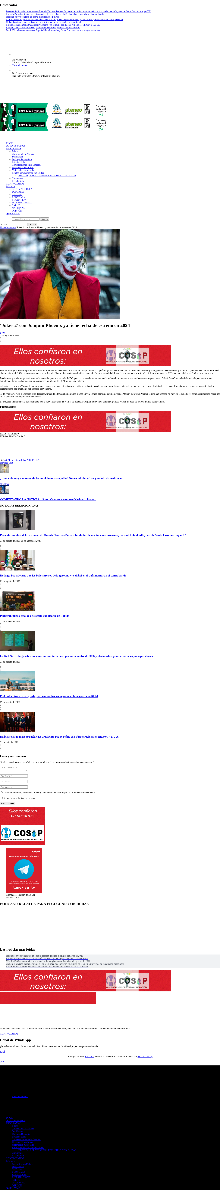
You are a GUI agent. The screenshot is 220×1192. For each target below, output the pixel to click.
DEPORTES (18, 192)
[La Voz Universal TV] (49, 101)
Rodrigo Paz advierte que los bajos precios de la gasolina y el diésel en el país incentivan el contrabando (55, 14)
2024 (7, 460)
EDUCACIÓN (19, 200)
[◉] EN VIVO (13, 213)
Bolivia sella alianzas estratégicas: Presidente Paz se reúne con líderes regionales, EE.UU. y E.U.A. (53, 25)
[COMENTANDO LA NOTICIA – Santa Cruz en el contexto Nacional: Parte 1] (4, 493)
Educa (15, 151)
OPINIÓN (17, 210)
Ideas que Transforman (23, 167)
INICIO (9, 143)
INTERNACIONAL (22, 202)
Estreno (17, 460)
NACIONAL (18, 208)
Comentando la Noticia (23, 154)
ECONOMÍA (18, 197)
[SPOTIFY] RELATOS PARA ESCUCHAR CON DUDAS (47, 175)
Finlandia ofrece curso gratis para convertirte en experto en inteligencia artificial (43, 22)
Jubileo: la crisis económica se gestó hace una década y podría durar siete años (43, 27)
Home (3, 227)
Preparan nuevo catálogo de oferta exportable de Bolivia (32, 16)
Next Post (4, 484)
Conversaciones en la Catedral (26, 164)
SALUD (16, 205)
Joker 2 (24, 460)
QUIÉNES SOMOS (15, 146)
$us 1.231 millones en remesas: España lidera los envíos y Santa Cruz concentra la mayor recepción (53, 30)
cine (12, 460)
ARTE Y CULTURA (22, 189)
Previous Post (6, 462)
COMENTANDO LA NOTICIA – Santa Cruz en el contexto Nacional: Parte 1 (48, 499)
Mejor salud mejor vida (23, 170)
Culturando (17, 178)
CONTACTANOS (15, 183)
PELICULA (34, 460)
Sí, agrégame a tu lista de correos (19, 798)
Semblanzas (17, 156)
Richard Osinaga (145, 1056)
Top (2, 1061)
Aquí (2, 1051)
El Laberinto (18, 181)
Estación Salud (19, 162)
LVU (2, 332)
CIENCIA (17, 194)
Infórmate (11, 227)
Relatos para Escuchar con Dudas (28, 173)
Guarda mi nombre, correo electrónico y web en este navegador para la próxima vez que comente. (50, 792)
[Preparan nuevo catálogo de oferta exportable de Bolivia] (17, 610)
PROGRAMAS (13, 148)
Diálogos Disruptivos (22, 159)
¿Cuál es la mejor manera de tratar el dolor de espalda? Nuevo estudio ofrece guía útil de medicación (61, 478)
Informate (10, 186)
